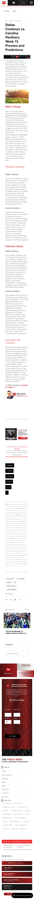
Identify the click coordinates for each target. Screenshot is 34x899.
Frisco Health (19, 814)
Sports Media (20, 578)
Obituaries (20, 847)
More (14, 11)
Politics (4, 771)
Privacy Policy (8, 847)
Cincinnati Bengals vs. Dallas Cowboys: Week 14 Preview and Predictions (16, 632)
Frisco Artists (5, 793)
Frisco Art (6, 828)
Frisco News (19, 803)
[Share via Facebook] (6, 599)
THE (12, 759)
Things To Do (5, 789)
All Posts (6, 11)
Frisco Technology (21, 818)
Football (9, 582)
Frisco (28, 810)
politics (15, 828)
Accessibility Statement (23, 845)
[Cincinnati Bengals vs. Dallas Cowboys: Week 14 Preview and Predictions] (17, 620)
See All (27, 609)
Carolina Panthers (11, 589)
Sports (4, 786)
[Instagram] (8, 856)
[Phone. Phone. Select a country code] (8, 722)
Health (3, 782)
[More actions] (27, 21)
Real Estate (5, 796)
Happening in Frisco (9, 807)
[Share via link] (19, 599)
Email (16, 718)
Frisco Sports (9, 593)
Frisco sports (10, 578)
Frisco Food (7, 814)
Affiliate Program (8, 845)
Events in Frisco (8, 825)
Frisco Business (17, 810)
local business (8, 818)
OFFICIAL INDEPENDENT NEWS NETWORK (15, 762)
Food (5, 821)
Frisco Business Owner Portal (23, 849)
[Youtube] (11, 856)
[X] (5, 856)
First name (8, 710)
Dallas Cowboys (11, 586)
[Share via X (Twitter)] (11, 599)
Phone (7, 718)
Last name (17, 710)
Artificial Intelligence (21, 825)
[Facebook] (3, 856)
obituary (23, 828)
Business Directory (7, 775)
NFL (15, 582)
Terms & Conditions (9, 849)
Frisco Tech (26, 821)
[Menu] (31, 2)
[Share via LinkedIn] (15, 599)
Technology (5, 778)
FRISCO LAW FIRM (8, 868)
